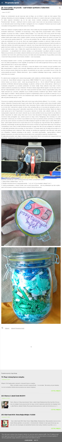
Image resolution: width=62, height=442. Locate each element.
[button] (60, 8)
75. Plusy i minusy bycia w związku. (12, 377)
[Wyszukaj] (60, 3)
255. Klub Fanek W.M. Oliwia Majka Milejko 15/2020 (18, 415)
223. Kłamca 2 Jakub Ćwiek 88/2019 (13, 396)
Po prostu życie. (12, 3)
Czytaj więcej (56, 391)
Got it (36, 440)
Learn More (28, 440)
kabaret (7, 328)
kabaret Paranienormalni (17, 328)
